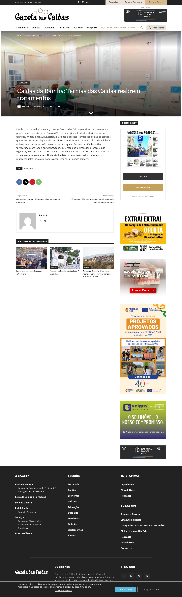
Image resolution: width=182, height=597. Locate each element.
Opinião (72, 524)
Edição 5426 (28, 168)
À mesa (72, 535)
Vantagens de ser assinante (31, 491)
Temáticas (74, 518)
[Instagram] (83, 2)
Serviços (19, 517)
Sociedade (27, 35)
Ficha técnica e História (134, 531)
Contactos (126, 548)
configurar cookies (63, 590)
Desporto (73, 512)
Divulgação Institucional (29, 524)
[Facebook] (78, 2)
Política (72, 490)
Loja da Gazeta (23, 502)
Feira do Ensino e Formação (30, 496)
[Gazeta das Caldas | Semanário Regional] (42, 14)
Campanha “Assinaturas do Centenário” (37, 488)
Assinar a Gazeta (130, 514)
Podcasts (126, 495)
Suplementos (75, 529)
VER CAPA (143, 176)
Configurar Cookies (151, 589)
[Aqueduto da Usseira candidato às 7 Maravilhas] (65, 258)
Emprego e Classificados (29, 521)
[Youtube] (87, 2)
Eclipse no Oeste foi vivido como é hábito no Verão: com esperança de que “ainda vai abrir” (97, 274)
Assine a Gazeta (24, 484)
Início (19, 35)
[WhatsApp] (39, 182)
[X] (26, 182)
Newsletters (128, 490)
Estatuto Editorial (131, 519)
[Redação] (19, 106)
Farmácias (23, 528)
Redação (25, 106)
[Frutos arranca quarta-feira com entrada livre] (31, 258)
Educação (73, 507)
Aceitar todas (126, 589)
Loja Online (127, 484)
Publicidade (21, 508)
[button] (141, 27)
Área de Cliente (23, 533)
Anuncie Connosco (27, 512)
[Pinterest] (32, 182)
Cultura (72, 501)
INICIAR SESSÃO (143, 187)
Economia (73, 495)
